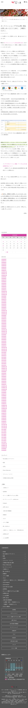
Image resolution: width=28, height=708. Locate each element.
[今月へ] (19, 658)
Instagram (14, 637)
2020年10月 (4, 370)
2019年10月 (4, 389)
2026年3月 (3, 267)
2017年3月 (3, 439)
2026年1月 (3, 270)
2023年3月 (3, 325)
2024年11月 (4, 293)
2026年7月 (3, 260)
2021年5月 (3, 358)
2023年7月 (3, 318)
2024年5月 (3, 302)
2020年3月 (3, 381)
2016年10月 (4, 447)
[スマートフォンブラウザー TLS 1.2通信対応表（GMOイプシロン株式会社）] (14, 130)
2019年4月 (3, 398)
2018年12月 (4, 405)
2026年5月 (3, 264)
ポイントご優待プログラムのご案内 (14, 616)
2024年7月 (3, 299)
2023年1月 (3, 328)
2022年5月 (3, 339)
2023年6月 (3, 320)
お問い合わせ (14, 620)
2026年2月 (3, 268)
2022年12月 (4, 330)
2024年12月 (4, 291)
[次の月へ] (21, 658)
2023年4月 (3, 323)
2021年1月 (3, 365)
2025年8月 (3, 278)
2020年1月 (3, 384)
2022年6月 (3, 338)
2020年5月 (3, 378)
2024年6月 (3, 301)
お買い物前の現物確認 (14, 623)
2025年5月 (3, 283)
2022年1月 (3, 346)
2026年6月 (3, 262)
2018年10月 (4, 408)
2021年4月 (3, 360)
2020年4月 (3, 379)
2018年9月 (3, 410)
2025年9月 (3, 276)
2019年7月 (3, 394)
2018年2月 (3, 421)
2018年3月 (3, 419)
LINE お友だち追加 (14, 641)
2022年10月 (4, 333)
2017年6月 (3, 434)
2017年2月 (3, 440)
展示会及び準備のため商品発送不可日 (16, 679)
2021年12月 (4, 347)
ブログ (5, 17)
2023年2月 (3, 326)
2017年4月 (3, 437)
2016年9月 (3, 448)
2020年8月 (3, 373)
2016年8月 (3, 450)
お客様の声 (14, 630)
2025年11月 (4, 273)
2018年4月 (3, 418)
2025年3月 (3, 286)
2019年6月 (3, 395)
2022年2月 (3, 344)
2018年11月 (4, 407)
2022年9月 (3, 334)
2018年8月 (3, 411)
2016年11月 (4, 445)
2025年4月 (3, 285)
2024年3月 (3, 305)
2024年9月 (3, 296)
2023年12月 (4, 310)
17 (3, 245)
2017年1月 (3, 442)
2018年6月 (3, 415)
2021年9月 (3, 352)
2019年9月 (3, 390)
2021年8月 (3, 354)
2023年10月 (4, 313)
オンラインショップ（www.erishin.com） (14, 42)
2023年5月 (3, 321)
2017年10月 (4, 427)
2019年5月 (3, 397)
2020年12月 (4, 366)
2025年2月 (3, 288)
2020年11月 (4, 368)
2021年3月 (3, 362)
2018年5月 (3, 416)
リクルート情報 (14, 648)
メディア (14, 644)
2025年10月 (4, 275)
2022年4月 (3, 341)
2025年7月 (3, 280)
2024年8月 (3, 297)
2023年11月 (4, 312)
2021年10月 (4, 350)
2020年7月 (3, 374)
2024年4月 (3, 304)
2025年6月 (3, 281)
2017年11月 (4, 426)
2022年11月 (4, 331)
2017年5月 (3, 435)
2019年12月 (4, 386)
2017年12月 (4, 424)
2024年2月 (3, 307)
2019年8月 (3, 392)
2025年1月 (3, 289)
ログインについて (14, 613)
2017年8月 (3, 431)
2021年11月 (4, 349)
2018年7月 (3, 413)
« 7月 (7, 252)
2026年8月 (3, 259)
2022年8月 (3, 336)
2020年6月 (3, 376)
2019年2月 (3, 402)
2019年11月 (4, 387)
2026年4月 (3, 265)
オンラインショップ (14, 627)
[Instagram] (24, 2)
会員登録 (14, 609)
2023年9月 (3, 315)
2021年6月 (3, 357)
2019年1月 (3, 403)
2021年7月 (3, 355)
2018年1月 (3, 423)
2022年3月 (3, 342)
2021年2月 (3, 363)
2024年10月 (4, 294)
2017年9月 (3, 429)
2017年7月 (3, 432)
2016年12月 (4, 443)
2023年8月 (3, 317)
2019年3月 (3, 400)
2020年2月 (3, 382)
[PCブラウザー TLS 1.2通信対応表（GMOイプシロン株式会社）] (14, 91)
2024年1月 (3, 309)
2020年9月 (3, 371)
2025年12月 (4, 272)
